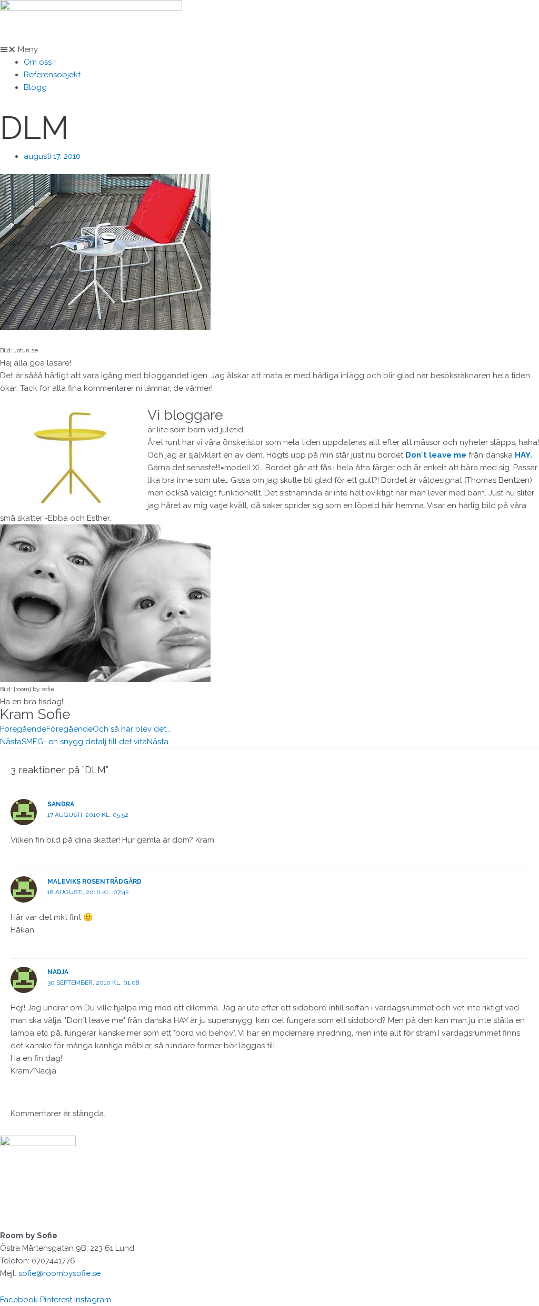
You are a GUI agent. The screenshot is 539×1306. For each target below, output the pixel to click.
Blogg (35, 87)
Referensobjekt (52, 74)
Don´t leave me (435, 455)
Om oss (38, 62)
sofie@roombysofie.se (59, 1273)
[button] (269, 49)
